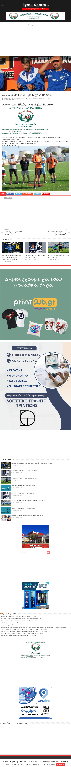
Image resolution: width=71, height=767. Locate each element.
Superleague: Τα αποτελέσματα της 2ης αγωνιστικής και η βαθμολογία (21, 618)
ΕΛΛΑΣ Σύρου (8, 197)
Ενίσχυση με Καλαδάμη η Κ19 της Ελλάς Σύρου (35, 256)
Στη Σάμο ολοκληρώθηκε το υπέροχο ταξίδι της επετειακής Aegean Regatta (22, 633)
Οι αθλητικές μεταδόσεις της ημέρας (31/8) (23, 485)
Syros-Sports (7, 98)
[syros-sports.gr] (35, 5)
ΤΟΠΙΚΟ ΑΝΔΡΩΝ (46, 98)
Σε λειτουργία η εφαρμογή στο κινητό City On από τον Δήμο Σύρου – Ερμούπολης (57, 232)
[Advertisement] (35, 41)
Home (3, 25)
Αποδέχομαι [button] (60, 764)
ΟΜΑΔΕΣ (8, 25)
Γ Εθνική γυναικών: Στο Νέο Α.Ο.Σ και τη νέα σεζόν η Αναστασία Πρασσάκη (11, 257)
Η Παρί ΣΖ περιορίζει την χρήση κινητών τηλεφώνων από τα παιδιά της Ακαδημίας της (25, 631)
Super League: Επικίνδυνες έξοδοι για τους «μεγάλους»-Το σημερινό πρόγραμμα (24, 629)
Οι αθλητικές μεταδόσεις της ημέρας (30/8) (23, 508)
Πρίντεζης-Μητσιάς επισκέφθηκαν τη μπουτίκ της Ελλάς (27, 515)
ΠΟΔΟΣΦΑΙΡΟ (38, 98)
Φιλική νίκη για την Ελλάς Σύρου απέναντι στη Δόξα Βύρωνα (28, 500)
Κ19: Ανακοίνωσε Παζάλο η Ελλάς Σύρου (22, 493)
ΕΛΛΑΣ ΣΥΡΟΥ (15, 25)
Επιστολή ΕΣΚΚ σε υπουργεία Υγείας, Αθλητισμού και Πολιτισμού (13, 232)
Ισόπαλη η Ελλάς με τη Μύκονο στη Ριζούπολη (24, 478)
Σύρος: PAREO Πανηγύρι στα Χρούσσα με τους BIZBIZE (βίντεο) (18, 635)
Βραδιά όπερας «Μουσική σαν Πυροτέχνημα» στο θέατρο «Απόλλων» (20, 621)
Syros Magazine (9, 613)
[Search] (48, 552)
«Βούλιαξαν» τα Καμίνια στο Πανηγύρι (12, 623)
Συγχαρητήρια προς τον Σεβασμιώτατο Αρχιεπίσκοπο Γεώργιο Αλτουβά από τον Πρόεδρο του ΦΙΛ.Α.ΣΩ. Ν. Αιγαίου (33, 627)
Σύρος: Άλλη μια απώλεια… (8, 625)
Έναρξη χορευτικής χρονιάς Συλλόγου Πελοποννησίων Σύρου (18, 616)
